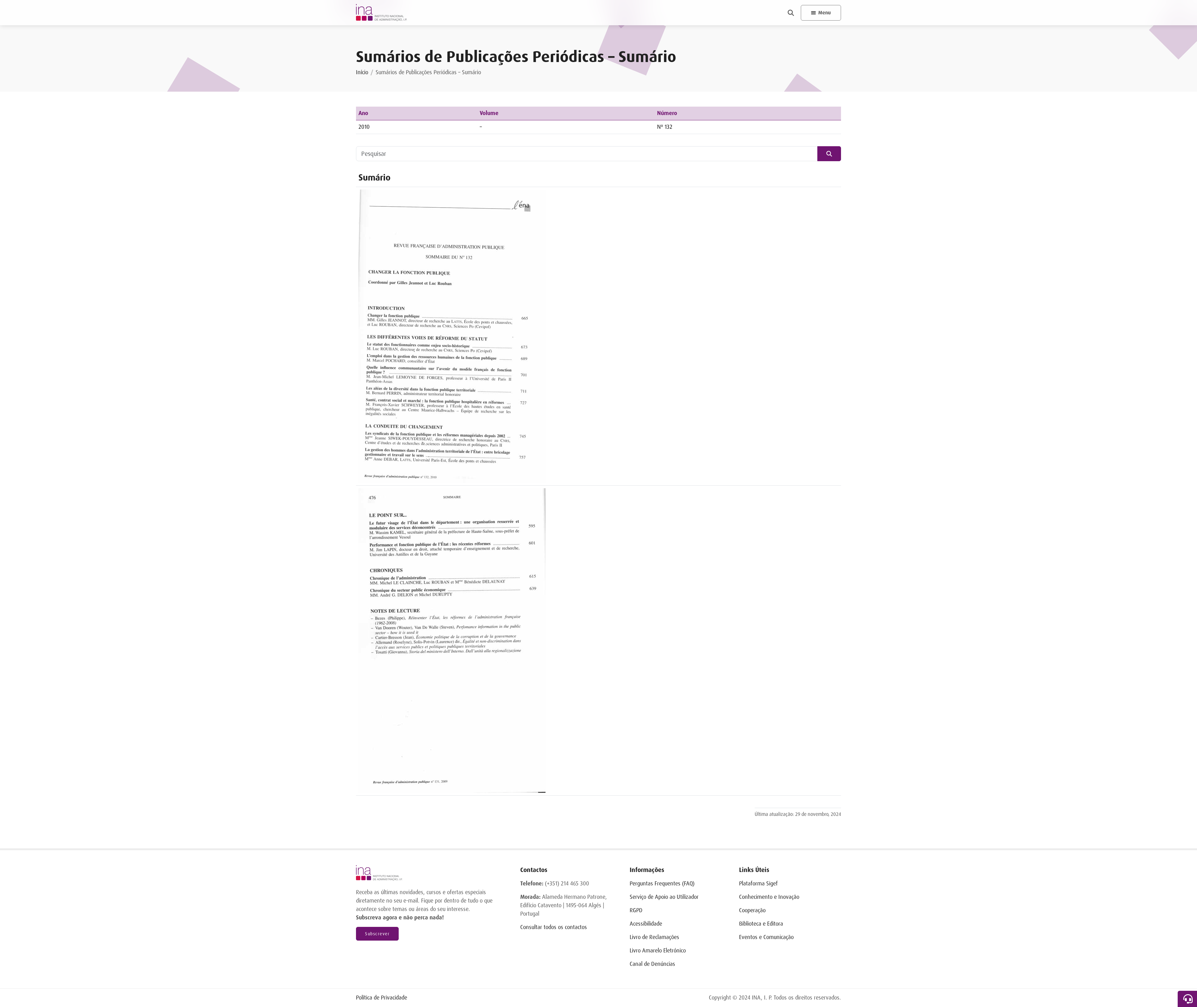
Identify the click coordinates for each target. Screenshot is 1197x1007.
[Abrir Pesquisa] (790, 12)
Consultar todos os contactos (553, 927)
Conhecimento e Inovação (769, 897)
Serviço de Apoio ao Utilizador (664, 897)
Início (362, 72)
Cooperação (752, 910)
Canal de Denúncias (652, 964)
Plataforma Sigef (758, 883)
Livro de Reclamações (654, 937)
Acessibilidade (646, 924)
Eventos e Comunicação (766, 937)
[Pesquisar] (829, 153)
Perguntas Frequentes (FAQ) (662, 883)
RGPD (636, 910)
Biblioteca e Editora (761, 924)
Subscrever (377, 934)
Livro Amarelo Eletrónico (658, 950)
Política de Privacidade (381, 997)
